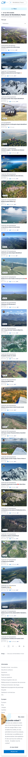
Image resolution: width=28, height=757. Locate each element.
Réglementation (5, 675)
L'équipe (3, 707)
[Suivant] (23, 646)
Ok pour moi (14, 751)
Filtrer (15, 9)
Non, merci (21, 717)
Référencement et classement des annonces (13, 682)
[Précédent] (4, 646)
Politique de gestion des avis (9, 680)
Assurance (4, 672)
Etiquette (3, 690)
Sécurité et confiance (7, 670)
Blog (2, 705)
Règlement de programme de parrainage (12, 687)
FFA (2, 695)
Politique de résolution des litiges (10, 685)
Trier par (3, 19)
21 (19, 646)
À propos (3, 702)
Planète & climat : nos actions (9, 667)
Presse (3, 712)
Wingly (3, 653)
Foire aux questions (6, 677)
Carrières (3, 710)
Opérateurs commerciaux (8, 692)
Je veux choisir (14, 747)
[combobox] (18, 2)
